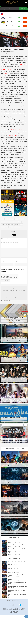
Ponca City (6, 73)
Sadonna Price (11, 320)
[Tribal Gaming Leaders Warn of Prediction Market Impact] (4, 567)
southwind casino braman (7, 221)
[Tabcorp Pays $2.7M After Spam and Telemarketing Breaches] (4, 584)
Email (16, 261)
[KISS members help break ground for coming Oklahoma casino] (14, 384)
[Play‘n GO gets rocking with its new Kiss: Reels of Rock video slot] (14, 344)
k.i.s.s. (11, 227)
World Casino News (6, 603)
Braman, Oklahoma (6, 69)
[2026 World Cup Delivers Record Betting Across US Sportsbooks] (4, 596)
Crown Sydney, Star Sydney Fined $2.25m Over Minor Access (14, 498)
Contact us (14, 603)
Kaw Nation (13, 62)
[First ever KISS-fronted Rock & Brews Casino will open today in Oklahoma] (14, 303)
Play (25, 17)
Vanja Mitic (11, 465)
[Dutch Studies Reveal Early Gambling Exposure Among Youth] (14, 518)
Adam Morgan (10, 360)
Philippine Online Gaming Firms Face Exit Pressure (14, 515)
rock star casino (9, 219)
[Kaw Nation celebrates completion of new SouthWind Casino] (14, 424)
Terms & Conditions (22, 603)
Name (2, 261)
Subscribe (23, 8)
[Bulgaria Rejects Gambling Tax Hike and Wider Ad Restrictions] (4, 592)
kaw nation (17, 227)
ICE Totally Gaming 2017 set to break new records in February (14, 291)
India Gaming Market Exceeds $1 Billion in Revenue (14, 463)
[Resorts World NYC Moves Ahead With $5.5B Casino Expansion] (4, 571)
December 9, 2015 (12, 135)
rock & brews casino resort (7, 224)
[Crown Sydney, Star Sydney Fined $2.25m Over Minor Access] (14, 484)
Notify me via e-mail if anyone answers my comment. (12, 270)
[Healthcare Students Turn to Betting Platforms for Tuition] (4, 563)
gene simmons (19, 224)
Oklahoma (22, 64)
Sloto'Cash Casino (10, 21)
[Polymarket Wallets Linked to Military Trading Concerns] (14, 467)
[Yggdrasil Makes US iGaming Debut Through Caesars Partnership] (4, 575)
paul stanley (4, 227)
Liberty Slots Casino (10, 17)
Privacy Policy (10, 604)
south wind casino (20, 219)
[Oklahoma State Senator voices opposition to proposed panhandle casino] (14, 404)
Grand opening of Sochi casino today (14, 297)
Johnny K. (11, 564)
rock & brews (18, 221)
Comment (3, 246)
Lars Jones (4, 53)
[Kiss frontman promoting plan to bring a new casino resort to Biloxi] (14, 364)
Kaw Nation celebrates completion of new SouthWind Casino (14, 439)
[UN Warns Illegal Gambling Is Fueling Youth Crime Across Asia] (4, 580)
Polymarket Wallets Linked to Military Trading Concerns (14, 480)
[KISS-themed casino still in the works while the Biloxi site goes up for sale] (14, 323)
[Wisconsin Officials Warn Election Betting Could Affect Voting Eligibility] (4, 588)
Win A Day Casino (10, 25)
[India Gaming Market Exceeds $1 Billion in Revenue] (14, 450)
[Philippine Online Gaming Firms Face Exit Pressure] (14, 501)
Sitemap (16, 604)
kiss (3, 219)
